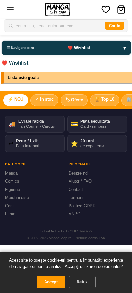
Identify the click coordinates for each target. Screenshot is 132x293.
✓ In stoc (44, 99)
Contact (76, 189)
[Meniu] (10, 9)
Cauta (114, 25)
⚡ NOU (15, 99)
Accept (51, 282)
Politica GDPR (82, 205)
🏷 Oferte (74, 99)
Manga (11, 173)
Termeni (76, 197)
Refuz (82, 282)
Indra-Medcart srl (53, 231)
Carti (9, 205)
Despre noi (78, 173)
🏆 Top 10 (104, 99)
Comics (12, 181)
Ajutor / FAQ (80, 181)
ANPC (74, 213)
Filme (10, 213)
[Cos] (121, 10)
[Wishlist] (106, 10)
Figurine (12, 189)
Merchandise (17, 197)
